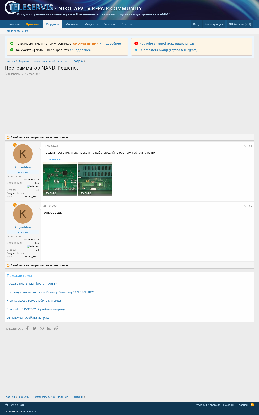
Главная (14, 24)
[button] (97, 24)
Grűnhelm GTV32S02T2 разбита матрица (35, 309)
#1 (250, 145)
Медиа (89, 24)
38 (37, 190)
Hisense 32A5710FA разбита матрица (33, 300)
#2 (250, 205)
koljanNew (13, 74)
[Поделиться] (245, 146)
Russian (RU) (16, 405)
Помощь (229, 405)
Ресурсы (109, 24)
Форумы (52, 24)
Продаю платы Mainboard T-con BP (31, 283)
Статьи (127, 24)
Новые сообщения (16, 31)
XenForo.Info (30, 411)
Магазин (71, 24)
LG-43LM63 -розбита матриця (28, 317)
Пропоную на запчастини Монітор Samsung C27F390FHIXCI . (51, 292)
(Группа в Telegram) (168, 50)
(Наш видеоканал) (167, 43)
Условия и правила (208, 405)
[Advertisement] (129, 105)
